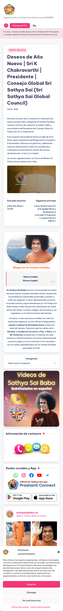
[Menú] (34, 25)
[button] (58, 552)
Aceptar (31, 584)
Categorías (31, 358)
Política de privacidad (40, 607)
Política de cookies (20, 607)
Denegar (31, 592)
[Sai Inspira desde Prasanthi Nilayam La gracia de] (44, 533)
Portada (7, 32)
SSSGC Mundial (17, 50)
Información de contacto (23, 433)
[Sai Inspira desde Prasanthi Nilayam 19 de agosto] (18, 533)
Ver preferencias (31, 600)
